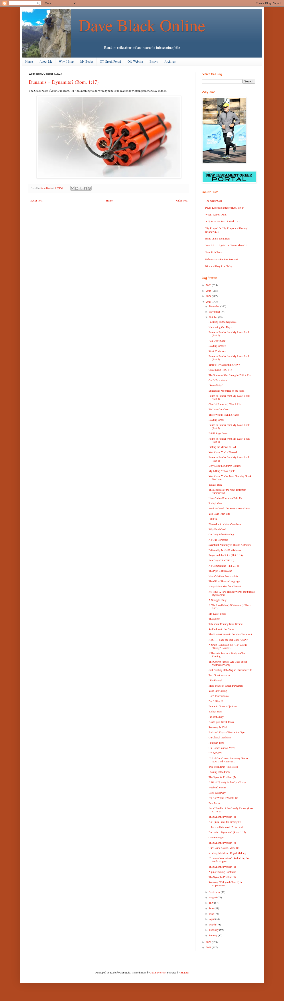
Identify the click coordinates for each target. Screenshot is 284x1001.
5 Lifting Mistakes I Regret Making (227, 853)
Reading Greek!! (217, 345)
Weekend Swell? (217, 787)
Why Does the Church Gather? (225, 465)
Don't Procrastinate (219, 696)
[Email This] (72, 188)
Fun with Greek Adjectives (223, 706)
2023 (209, 301)
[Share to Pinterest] (89, 188)
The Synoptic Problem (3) (222, 842)
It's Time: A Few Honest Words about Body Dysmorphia (232, 593)
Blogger (184, 972)
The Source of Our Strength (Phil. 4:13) (229, 375)
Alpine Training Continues (222, 871)
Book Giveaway (217, 792)
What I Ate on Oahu (216, 214)
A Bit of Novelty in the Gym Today (227, 782)
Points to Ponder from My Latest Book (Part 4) (229, 397)
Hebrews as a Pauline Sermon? (221, 259)
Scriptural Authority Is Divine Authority (230, 544)
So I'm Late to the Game (221, 629)
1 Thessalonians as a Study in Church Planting (228, 654)
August (213, 897)
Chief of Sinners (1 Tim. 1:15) (225, 404)
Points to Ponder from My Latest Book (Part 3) (229, 426)
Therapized (214, 618)
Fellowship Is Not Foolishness (225, 550)
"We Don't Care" (217, 340)
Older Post (181, 200)
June (212, 908)
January (213, 935)
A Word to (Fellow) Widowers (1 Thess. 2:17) (230, 606)
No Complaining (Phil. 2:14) (224, 565)
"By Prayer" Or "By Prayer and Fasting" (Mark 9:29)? (226, 229)
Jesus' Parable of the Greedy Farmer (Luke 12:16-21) (231, 809)
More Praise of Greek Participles (226, 685)
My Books (86, 61)
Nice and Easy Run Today (219, 266)
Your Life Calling (218, 690)
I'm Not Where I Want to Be (223, 798)
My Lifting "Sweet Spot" (222, 471)
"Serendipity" (216, 385)
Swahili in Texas (214, 252)
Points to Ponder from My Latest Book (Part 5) (229, 357)
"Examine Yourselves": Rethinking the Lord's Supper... (229, 859)
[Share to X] (81, 188)
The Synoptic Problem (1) (222, 877)
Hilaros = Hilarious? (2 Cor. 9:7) (226, 827)
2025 (209, 290)
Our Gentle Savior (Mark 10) (224, 847)
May (212, 913)
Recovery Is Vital (218, 727)
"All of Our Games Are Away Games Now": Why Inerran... (228, 759)
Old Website (135, 61)
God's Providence (218, 380)
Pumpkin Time (216, 742)
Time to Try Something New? (224, 364)
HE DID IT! (215, 753)
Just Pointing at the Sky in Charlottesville (230, 670)
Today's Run (215, 711)
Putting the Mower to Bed (222, 447)
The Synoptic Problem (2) (222, 866)
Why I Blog (66, 61)
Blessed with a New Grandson (225, 524)
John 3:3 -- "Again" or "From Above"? (226, 245)
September (215, 892)
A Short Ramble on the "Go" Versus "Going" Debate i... (228, 646)
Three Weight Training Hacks (224, 414)
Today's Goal (215, 503)
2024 (209, 296)
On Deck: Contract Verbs (222, 748)
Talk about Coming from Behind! (226, 624)
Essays (154, 61)
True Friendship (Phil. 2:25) (223, 766)
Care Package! (216, 837)
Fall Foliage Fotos (218, 433)
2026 (209, 285)
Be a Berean (215, 803)
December (214, 306)
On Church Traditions (220, 737)
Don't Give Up (216, 701)
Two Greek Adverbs (219, 675)
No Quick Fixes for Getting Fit (225, 822)
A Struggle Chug (218, 600)
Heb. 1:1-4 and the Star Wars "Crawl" (228, 639)
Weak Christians (217, 351)
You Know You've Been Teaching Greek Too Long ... (230, 477)
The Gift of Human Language (224, 581)
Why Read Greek (218, 529)
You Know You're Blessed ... (224, 452)
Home (29, 61)
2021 (209, 947)
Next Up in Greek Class (221, 722)
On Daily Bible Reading (221, 534)
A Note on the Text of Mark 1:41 (222, 221)
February (214, 929)
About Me (45, 61)
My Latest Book (217, 613)
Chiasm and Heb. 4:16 (220, 369)
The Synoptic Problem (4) (222, 816)
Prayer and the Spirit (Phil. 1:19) (226, 555)
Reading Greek (216, 419)
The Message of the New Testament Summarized (227, 491)
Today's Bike (215, 484)
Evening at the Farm (219, 772)
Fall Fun (213, 518)
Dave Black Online (142, 25)
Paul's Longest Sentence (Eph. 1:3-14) (225, 207)
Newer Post (36, 200)
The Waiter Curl (213, 200)
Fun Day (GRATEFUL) (221, 560)
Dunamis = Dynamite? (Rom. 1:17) (227, 832)
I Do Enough (215, 680)
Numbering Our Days (220, 327)
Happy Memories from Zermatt (225, 586)
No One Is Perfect (218, 539)
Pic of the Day (216, 716)
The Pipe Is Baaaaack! (220, 570)
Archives (170, 61)
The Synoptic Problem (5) (222, 777)
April (212, 919)
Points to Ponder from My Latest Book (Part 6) (229, 333)
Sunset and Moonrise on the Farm (226, 390)
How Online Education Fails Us (225, 498)
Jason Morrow (158, 972)
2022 (209, 942)
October (213, 317)
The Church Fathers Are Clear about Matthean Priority (228, 663)
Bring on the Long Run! (218, 238)
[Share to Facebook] (85, 188)
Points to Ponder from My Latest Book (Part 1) (229, 458)
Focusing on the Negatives (223, 321)
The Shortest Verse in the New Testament (230, 634)
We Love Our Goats (219, 409)
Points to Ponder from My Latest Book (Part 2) (229, 440)
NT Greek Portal (110, 61)
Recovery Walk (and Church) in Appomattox (225, 883)
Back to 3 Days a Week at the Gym (227, 732)
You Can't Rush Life (219, 513)
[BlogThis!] (77, 188)
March (213, 924)
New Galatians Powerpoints (223, 576)
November (215, 311)
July (211, 902)
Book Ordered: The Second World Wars (229, 508)
